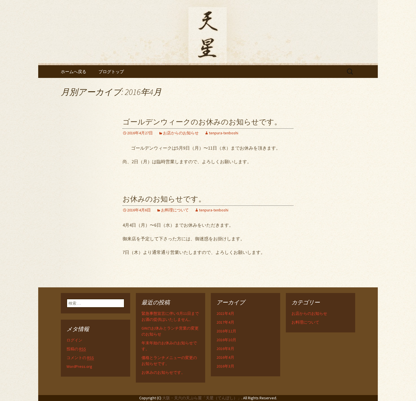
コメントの (80, 357)
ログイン (74, 340)
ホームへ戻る (73, 71)
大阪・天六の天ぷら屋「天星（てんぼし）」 (201, 397)
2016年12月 (226, 331)
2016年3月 (225, 366)
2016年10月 (226, 339)
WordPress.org (79, 366)
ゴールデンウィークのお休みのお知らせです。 (202, 122)
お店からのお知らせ (181, 132)
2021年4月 (225, 313)
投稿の (76, 348)
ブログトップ (111, 71)
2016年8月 (225, 348)
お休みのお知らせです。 (164, 199)
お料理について (175, 210)
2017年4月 (225, 322)
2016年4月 (225, 357)
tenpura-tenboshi (223, 132)
